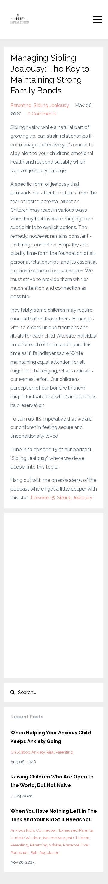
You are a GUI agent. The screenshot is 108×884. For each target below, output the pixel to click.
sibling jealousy (51, 105)
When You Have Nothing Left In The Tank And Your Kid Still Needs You (53, 815)
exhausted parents (76, 830)
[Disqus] (54, 594)
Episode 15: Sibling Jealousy (61, 497)
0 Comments (42, 114)
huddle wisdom (25, 837)
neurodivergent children (66, 837)
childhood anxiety (27, 752)
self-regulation (45, 852)
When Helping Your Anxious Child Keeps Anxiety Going (50, 737)
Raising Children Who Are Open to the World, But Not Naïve (52, 781)
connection (46, 830)
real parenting (59, 752)
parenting (21, 105)
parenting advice (45, 845)
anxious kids (22, 830)
